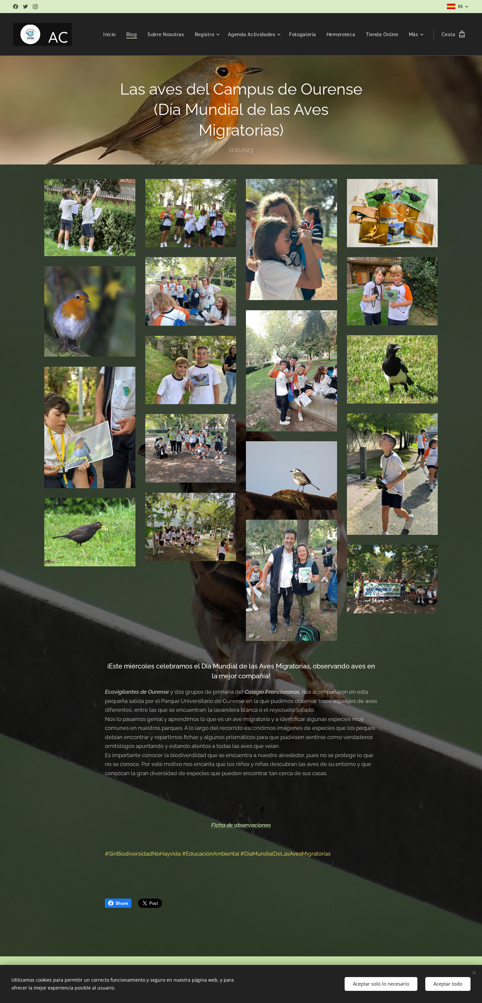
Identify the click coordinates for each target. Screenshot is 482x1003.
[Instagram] (35, 6)
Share (121, 903)
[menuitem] (111, 34)
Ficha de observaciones (241, 825)
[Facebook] (15, 6)
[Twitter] (25, 6)
